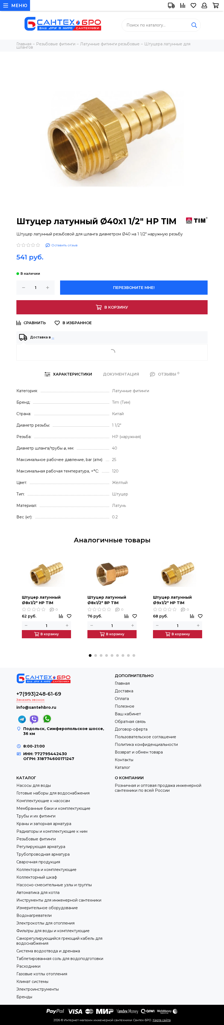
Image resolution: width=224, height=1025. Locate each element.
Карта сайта (162, 1020)
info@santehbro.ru (36, 707)
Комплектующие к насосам (43, 800)
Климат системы (32, 981)
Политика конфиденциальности (146, 744)
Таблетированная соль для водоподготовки (59, 958)
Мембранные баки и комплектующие (53, 808)
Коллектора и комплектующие (46, 869)
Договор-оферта (131, 729)
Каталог (122, 767)
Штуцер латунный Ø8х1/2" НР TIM (41, 600)
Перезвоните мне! (134, 287)
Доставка (124, 691)
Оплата (122, 698)
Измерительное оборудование (47, 907)
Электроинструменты (37, 989)
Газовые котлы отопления (41, 973)
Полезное (124, 706)
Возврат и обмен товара (139, 752)
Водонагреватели (34, 915)
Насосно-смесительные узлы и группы (54, 884)
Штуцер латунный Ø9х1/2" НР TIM (172, 600)
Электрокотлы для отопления (45, 923)
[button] (90, 655)
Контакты (124, 759)
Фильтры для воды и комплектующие (53, 930)
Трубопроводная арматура (43, 854)
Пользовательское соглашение (145, 736)
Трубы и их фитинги (35, 816)
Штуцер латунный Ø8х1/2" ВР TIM (106, 600)
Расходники (28, 966)
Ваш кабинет (128, 713)
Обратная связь (130, 721)
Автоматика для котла (38, 892)
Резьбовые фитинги (36, 839)
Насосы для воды (33, 785)
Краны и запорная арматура (43, 823)
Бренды (24, 996)
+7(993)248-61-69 (38, 694)
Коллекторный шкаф (36, 877)
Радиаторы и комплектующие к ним (51, 831)
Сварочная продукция (38, 861)
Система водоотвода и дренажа (48, 951)
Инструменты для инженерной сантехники (58, 900)
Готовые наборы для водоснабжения (53, 793)
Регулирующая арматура (40, 846)
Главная (122, 683)
